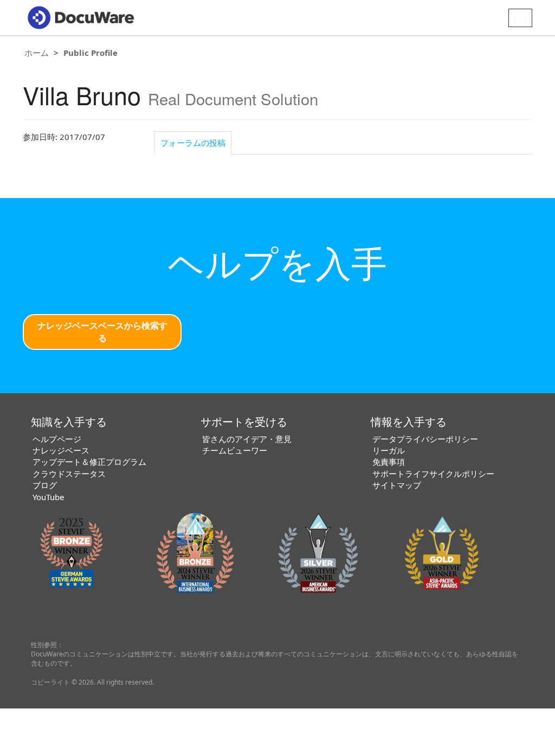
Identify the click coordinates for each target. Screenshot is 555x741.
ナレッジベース (61, 450)
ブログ (45, 485)
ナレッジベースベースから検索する (102, 332)
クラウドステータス (69, 473)
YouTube (48, 496)
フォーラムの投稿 (192, 142)
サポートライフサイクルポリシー (433, 473)
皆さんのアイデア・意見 (247, 438)
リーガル (388, 450)
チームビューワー (234, 450)
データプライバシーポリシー (425, 438)
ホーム (36, 52)
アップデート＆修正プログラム (89, 461)
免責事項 (388, 461)
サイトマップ (396, 485)
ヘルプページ (57, 438)
